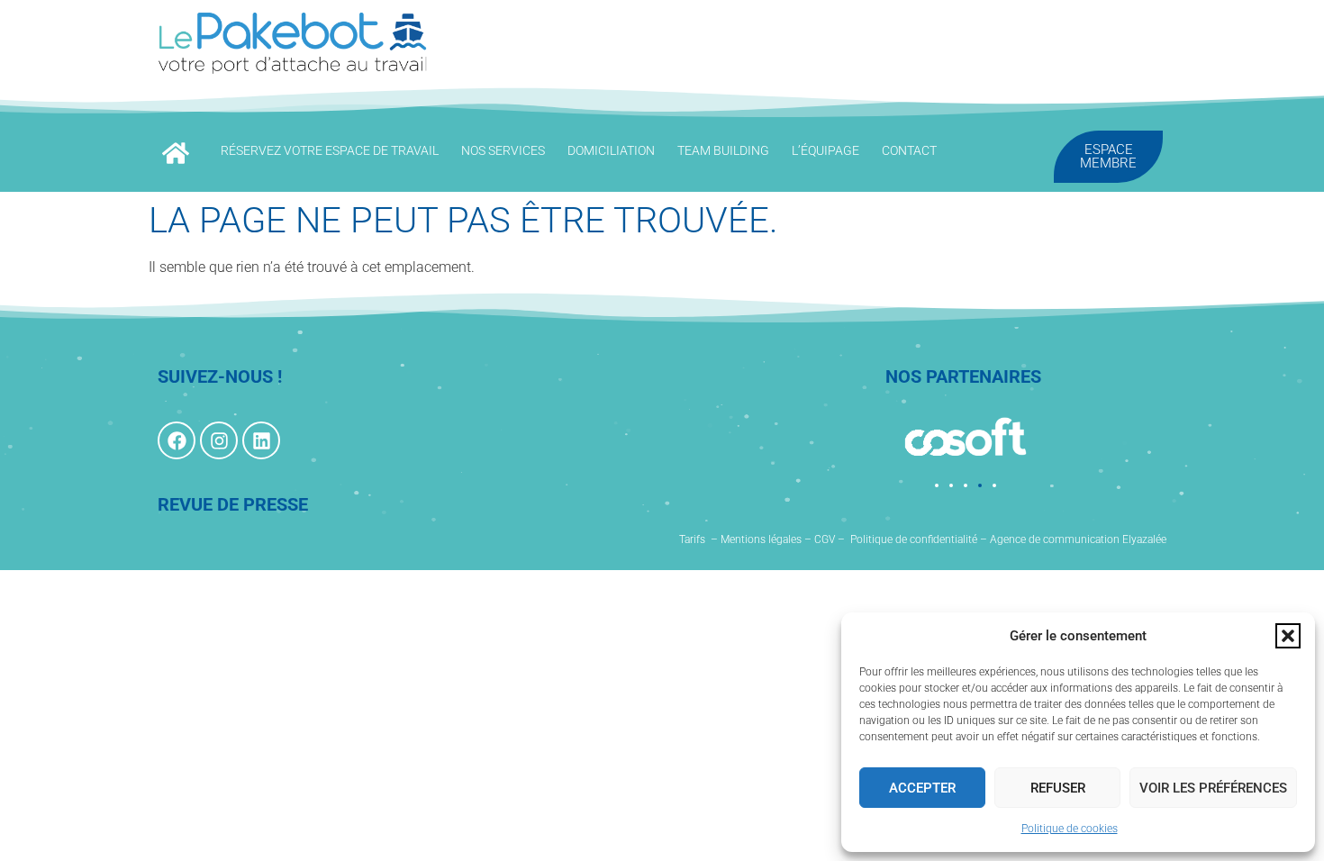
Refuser (1057, 788)
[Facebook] (176, 440)
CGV (824, 539)
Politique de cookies (1069, 828)
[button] (1288, 636)
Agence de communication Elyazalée (1078, 539)
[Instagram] (219, 440)
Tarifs (692, 539)
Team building (723, 150)
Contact (909, 150)
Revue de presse (233, 504)
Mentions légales (761, 539)
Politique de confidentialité (913, 539)
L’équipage (825, 150)
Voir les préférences (1213, 788)
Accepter (922, 788)
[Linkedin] (261, 440)
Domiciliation (611, 150)
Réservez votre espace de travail (330, 150)
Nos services (503, 150)
